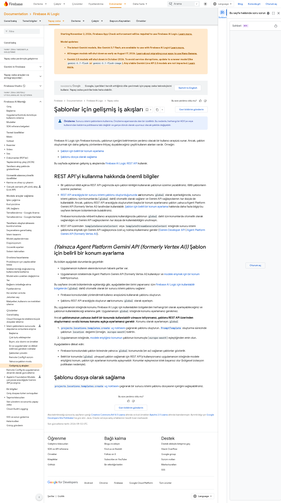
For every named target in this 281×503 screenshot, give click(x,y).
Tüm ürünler (165, 482)
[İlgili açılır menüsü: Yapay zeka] (64, 21)
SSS (163, 469)
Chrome (103, 482)
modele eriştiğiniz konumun (106, 338)
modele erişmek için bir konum (182, 274)
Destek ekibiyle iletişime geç (175, 443)
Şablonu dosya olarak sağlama (79, 157)
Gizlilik (61, 496)
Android (88, 482)
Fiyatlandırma (96, 3)
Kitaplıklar (53, 459)
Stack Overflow (169, 448)
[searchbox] (22, 31)
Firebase (58, 100)
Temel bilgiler (30, 20)
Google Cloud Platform (141, 482)
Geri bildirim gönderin (191, 109)
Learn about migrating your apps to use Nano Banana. (166, 53)
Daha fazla (138, 3)
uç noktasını (93, 328)
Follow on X (110, 454)
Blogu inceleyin (112, 443)
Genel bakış (10, 20)
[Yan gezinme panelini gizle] (39, 497)
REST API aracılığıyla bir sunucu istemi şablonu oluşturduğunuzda (99, 195)
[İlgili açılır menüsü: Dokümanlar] (126, 4)
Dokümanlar (115, 3)
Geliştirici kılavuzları (58, 443)
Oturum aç (271, 3)
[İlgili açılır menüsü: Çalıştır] (65, 4)
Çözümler (77, 3)
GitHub (51, 464)
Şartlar (51, 496)
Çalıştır (57, 3)
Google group (168, 454)
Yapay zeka (54, 20)
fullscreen (273, 13)
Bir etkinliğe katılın (113, 464)
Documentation (16, 14)
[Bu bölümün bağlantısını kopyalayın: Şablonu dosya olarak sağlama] (128, 378)
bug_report (268, 13)
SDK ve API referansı (58, 448)
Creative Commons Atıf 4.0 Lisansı (108, 414)
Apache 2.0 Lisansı (159, 414)
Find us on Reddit (113, 448)
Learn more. (185, 33)
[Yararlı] (200, 100)
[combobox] (183, 4)
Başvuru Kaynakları (120, 20)
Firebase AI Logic (46, 14)
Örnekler (141, 20)
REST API (121, 163)
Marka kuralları (168, 464)
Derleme (38, 3)
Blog (240, 3)
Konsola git (254, 3)
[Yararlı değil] (205, 100)
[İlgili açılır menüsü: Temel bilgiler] (41, 21)
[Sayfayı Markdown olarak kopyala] (157, 110)
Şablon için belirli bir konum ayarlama (82, 151)
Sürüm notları (168, 459)
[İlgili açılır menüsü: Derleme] (47, 4)
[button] (19, 67)
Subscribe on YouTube (115, 459)
